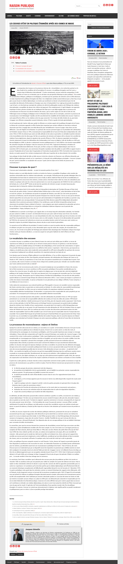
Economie (38, 16)
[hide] (12, 62)
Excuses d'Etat (32, 551)
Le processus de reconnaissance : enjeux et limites (30, 71)
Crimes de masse (22, 551)
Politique (19, 16)
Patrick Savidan (103, 58)
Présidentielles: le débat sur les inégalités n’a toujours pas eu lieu (99, 168)
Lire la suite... (93, 85)
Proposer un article (89, 16)
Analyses (13, 554)
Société (28, 16)
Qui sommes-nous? (73, 16)
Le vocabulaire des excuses (23, 68)
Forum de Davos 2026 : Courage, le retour (97, 52)
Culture (61, 16)
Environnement (50, 16)
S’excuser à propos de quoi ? (23, 66)
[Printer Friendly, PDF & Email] (76, 78)
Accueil (9, 16)
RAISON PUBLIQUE (21, 5)
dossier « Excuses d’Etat (38, 83)
